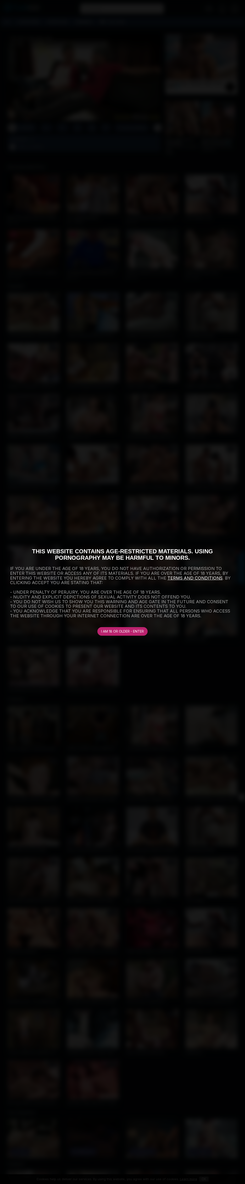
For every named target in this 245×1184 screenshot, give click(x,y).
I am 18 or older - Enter (122, 631)
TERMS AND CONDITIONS (195, 578)
